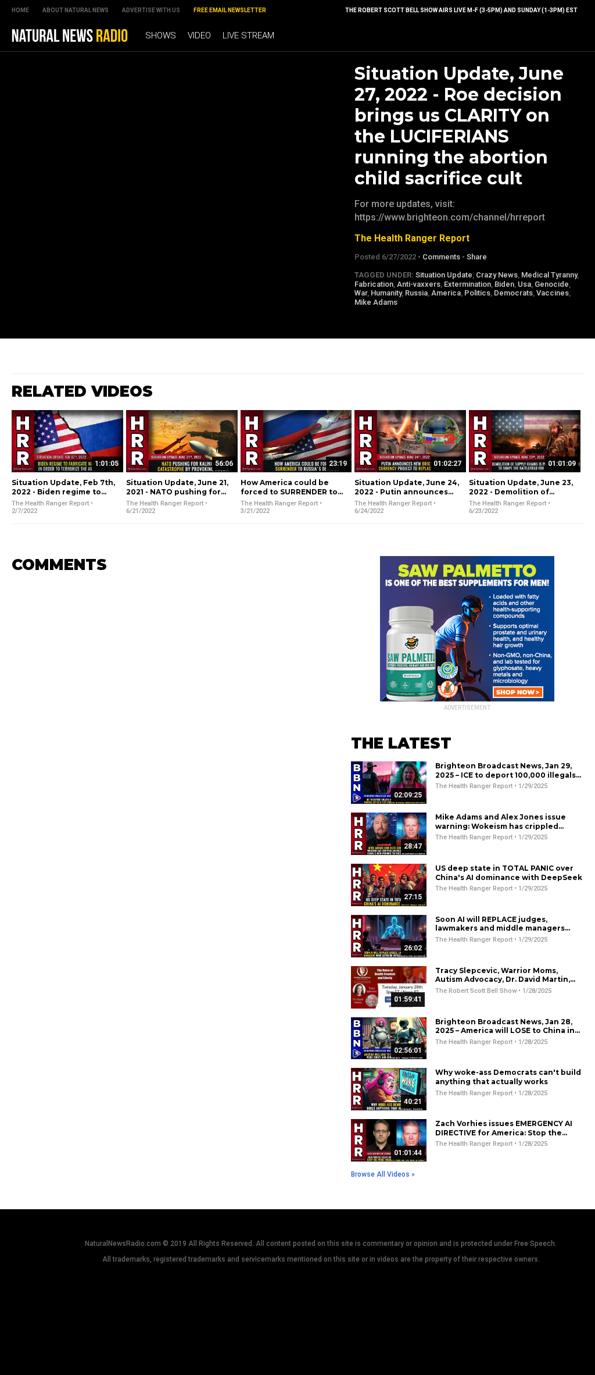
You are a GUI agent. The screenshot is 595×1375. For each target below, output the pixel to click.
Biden (504, 284)
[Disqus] (164, 728)
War (360, 292)
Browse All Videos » (383, 1174)
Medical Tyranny (549, 274)
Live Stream (248, 35)
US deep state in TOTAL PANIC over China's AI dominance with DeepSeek (508, 873)
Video (199, 35)
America (446, 292)
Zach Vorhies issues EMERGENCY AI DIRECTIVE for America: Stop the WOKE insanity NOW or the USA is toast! (503, 1137)
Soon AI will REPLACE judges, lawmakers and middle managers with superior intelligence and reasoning (500, 933)
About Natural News (75, 10)
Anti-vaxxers (418, 284)
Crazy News (497, 274)
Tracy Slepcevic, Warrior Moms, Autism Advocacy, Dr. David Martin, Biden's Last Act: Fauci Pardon (502, 979)
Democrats (513, 292)
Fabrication (373, 284)
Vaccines (552, 292)
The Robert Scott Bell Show (476, 991)
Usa (524, 284)
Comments (441, 256)
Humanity (386, 292)
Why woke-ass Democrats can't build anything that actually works (508, 1077)
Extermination (467, 284)
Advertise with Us (151, 10)
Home (20, 10)
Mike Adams (375, 302)
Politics (477, 292)
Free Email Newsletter (229, 10)
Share (477, 256)
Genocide (552, 284)
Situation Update (443, 274)
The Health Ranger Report (411, 238)
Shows (160, 35)
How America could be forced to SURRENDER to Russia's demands (289, 491)
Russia (416, 292)
